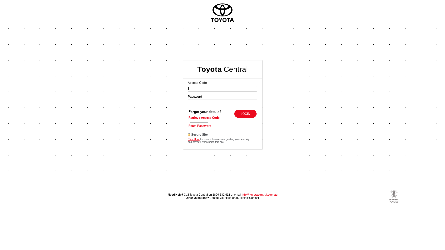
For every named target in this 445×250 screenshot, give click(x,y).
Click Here (194, 139)
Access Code (197, 82)
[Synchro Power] (394, 202)
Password (195, 96)
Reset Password (199, 126)
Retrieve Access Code (203, 117)
